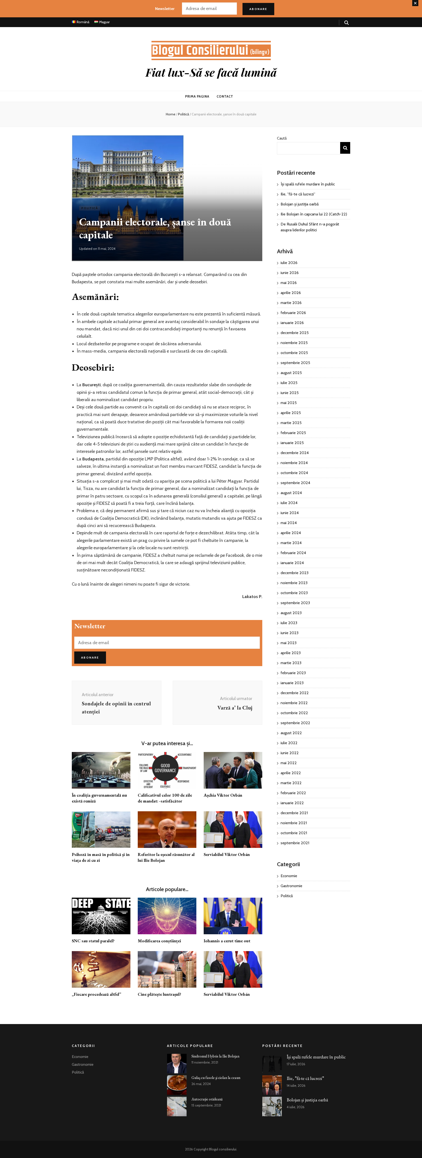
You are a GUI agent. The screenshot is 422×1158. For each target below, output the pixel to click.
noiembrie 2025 (294, 342)
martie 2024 (291, 542)
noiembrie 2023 (294, 582)
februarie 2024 (293, 552)
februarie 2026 (293, 312)
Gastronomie (291, 886)
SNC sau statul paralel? (93, 941)
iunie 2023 (289, 632)
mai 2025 (289, 402)
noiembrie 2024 (294, 462)
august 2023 (291, 612)
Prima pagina (197, 96)
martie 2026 (291, 302)
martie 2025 (291, 422)
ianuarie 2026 (292, 322)
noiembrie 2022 (294, 703)
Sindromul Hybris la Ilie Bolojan (215, 1056)
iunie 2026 (290, 272)
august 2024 (291, 492)
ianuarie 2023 (292, 683)
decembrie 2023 (294, 572)
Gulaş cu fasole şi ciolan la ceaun (215, 1077)
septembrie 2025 (295, 362)
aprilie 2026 (291, 292)
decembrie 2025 (295, 332)
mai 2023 (288, 642)
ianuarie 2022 (292, 803)
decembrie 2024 (295, 452)
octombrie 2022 (294, 713)
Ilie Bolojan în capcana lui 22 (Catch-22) (314, 214)
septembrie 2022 (295, 723)
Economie (289, 876)
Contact (225, 96)
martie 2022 (291, 783)
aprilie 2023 (291, 652)
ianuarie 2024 (292, 562)
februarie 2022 (293, 793)
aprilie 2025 (291, 412)
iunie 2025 (290, 392)
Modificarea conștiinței (159, 941)
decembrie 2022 (295, 693)
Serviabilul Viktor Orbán (227, 854)
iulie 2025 (289, 382)
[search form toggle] (346, 22)
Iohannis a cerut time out (227, 941)
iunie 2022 (290, 753)
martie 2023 (291, 662)
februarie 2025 (293, 432)
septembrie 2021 (295, 843)
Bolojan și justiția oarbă (300, 204)
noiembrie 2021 (294, 823)
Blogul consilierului (222, 1149)
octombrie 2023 (294, 592)
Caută (282, 138)
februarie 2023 (293, 672)
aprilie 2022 (291, 773)
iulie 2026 (289, 262)
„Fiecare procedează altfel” (96, 994)
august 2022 (291, 733)
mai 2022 (289, 763)
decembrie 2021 (294, 813)
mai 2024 (289, 522)
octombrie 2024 (294, 472)
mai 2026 (289, 282)
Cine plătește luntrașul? (159, 994)
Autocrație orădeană (206, 1099)
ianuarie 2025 (292, 442)
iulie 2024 (289, 502)
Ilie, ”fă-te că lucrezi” (298, 194)
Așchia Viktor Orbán (223, 795)
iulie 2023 (289, 622)
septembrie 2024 (295, 482)
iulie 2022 (289, 743)
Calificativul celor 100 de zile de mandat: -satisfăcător (165, 798)
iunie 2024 (290, 512)
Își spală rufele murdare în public (308, 184)
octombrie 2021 (294, 833)
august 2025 (291, 372)
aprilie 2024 (291, 532)
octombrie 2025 (294, 352)
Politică (89, 208)
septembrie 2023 (295, 602)
